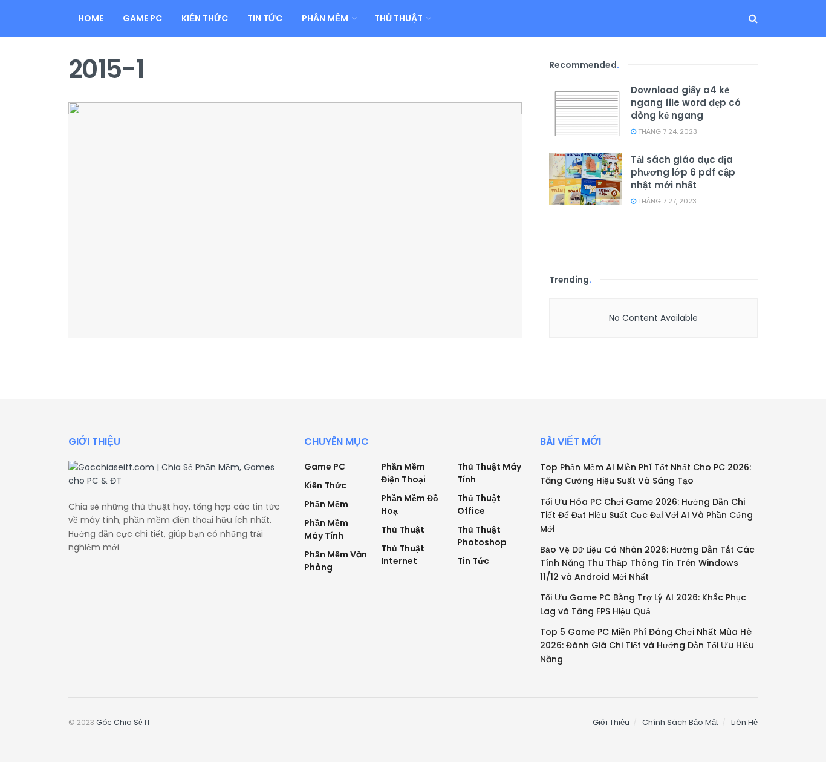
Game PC (142, 18)
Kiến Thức (204, 18)
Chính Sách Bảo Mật (680, 722)
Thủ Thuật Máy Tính (489, 473)
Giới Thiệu (611, 722)
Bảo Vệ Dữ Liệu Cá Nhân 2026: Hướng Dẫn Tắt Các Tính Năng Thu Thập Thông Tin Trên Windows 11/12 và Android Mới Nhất (647, 563)
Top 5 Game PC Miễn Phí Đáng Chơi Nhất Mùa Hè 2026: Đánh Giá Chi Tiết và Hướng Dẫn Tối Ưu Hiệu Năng (647, 645)
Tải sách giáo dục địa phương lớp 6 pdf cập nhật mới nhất (683, 172)
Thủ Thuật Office (479, 504)
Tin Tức (264, 18)
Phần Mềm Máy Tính (326, 529)
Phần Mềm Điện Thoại (403, 473)
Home (90, 18)
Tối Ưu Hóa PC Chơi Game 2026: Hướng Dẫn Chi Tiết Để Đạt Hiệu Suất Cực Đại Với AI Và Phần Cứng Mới (646, 515)
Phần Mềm (325, 18)
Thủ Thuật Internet (402, 554)
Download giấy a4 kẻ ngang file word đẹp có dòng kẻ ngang (686, 103)
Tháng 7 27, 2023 (666, 201)
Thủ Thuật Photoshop (482, 536)
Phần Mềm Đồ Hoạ (409, 504)
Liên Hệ (744, 722)
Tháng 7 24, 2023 (666, 131)
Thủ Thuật (398, 18)
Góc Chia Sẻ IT (123, 722)
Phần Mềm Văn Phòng (335, 560)
